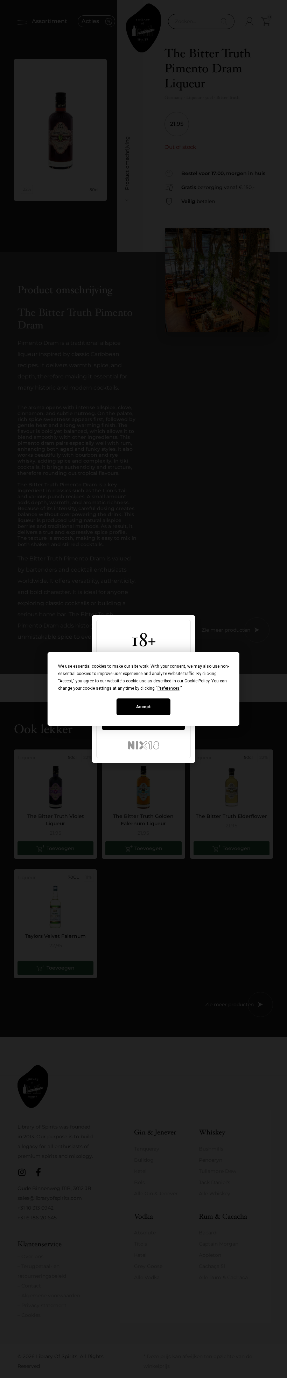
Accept (143, 706)
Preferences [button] (169, 688)
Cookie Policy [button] (196, 681)
